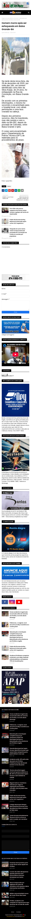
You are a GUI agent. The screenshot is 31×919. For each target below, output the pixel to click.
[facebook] (5, 602)
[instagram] (12, 602)
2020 (23, 916)
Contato (18, 912)
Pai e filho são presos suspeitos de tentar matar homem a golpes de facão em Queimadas (19, 211)
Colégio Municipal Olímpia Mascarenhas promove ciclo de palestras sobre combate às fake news (19, 807)
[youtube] (19, 602)
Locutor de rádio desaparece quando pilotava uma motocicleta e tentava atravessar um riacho (19, 874)
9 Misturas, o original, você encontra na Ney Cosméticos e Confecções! (19, 624)
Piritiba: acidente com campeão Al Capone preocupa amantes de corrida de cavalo (19, 902)
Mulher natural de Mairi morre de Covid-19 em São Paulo (19, 894)
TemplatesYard (10, 916)
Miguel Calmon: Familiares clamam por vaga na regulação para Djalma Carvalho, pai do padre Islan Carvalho (19, 786)
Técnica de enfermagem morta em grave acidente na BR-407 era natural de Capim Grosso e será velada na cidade (19, 773)
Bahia (11, 18)
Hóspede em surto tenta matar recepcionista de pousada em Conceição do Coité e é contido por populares (18, 232)
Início (12, 912)
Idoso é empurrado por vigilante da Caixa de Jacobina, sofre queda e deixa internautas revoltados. (19, 885)
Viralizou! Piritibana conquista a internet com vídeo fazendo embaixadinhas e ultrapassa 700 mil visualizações (19, 658)
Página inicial (5, 18)
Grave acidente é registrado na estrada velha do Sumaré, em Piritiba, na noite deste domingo (19, 614)
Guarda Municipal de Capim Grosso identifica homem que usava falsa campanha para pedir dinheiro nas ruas (19, 751)
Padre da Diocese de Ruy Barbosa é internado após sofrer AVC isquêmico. (18, 221)
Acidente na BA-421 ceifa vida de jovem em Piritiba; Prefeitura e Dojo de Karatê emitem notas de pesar (19, 762)
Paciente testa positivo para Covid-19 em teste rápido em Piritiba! (19, 864)
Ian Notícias (6, 32)
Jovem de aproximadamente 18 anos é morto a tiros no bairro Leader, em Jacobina (19, 817)
